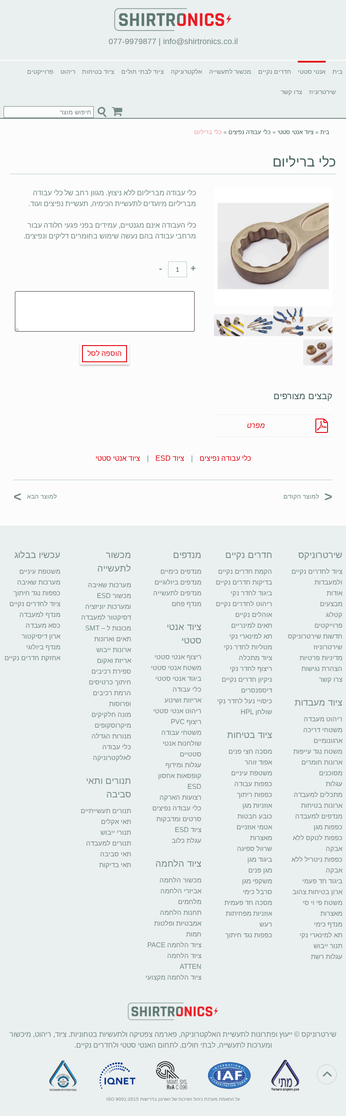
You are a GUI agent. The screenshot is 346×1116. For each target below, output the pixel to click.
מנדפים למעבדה (318, 816)
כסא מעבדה (43, 625)
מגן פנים (260, 870)
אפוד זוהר (258, 762)
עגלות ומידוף (183, 765)
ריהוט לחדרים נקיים (244, 604)
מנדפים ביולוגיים (178, 582)
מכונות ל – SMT (108, 628)
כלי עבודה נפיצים (249, 132)
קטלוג (334, 614)
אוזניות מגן (257, 805)
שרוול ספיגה (254, 848)
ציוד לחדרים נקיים (34, 604)
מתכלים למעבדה (318, 794)
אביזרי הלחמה (180, 891)
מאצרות (331, 913)
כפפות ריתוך (254, 794)
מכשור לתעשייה (230, 71)
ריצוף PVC (186, 721)
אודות (334, 593)
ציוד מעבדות (318, 702)
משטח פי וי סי (322, 902)
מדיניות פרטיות (321, 658)
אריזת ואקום (114, 660)
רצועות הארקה (180, 797)
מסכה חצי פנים (250, 751)
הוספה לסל (104, 353)
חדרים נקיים (274, 71)
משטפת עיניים (251, 773)
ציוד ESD (169, 458)
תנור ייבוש (328, 946)
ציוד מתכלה (255, 658)
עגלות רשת (326, 956)
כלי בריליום (304, 161)
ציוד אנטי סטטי (296, 132)
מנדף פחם (186, 604)
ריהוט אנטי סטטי (177, 711)
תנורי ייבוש (115, 832)
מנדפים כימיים (180, 571)
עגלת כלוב (186, 840)
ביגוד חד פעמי (322, 881)
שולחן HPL (256, 712)
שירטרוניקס (320, 555)
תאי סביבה (115, 854)
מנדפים (187, 555)
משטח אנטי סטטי (176, 667)
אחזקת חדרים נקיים (32, 658)
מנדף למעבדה (39, 614)
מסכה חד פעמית (248, 902)
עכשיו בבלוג (37, 555)
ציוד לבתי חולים (142, 71)
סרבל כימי (257, 892)
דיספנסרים (256, 690)
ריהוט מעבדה (323, 719)
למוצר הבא (35, 496)
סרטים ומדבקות (178, 819)
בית (337, 71)
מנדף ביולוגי (43, 647)
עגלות (334, 784)
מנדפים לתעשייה (177, 593)
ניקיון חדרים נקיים (247, 679)
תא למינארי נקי (321, 935)
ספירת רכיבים (111, 671)
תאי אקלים (116, 821)
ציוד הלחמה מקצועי (173, 977)
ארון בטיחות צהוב (317, 892)
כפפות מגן (328, 827)
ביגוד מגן (259, 859)
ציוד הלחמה (178, 863)
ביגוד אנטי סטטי (178, 678)
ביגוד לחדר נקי (251, 593)
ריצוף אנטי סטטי (178, 657)
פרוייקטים (40, 71)
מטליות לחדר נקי (248, 647)
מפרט (256, 425)
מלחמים (189, 901)
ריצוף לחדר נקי (251, 668)
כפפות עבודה (253, 784)
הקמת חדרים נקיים (245, 571)
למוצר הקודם (307, 496)
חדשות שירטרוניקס (315, 636)
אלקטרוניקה (186, 71)
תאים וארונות (112, 639)
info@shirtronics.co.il (200, 41)
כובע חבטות (254, 816)
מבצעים (331, 604)
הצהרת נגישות (321, 668)
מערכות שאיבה (109, 585)
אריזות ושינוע (182, 700)
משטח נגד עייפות (317, 751)
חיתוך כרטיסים (110, 682)
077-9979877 (132, 41)
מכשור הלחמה (180, 880)
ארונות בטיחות (321, 805)
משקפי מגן (257, 881)
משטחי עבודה (181, 732)
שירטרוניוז (322, 91)
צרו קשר (291, 91)
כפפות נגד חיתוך (248, 935)
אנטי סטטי (312, 71)
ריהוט (67, 71)
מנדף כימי (328, 924)
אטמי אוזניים (254, 827)
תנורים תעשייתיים (106, 810)
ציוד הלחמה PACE (174, 945)
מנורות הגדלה (111, 736)
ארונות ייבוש (113, 649)
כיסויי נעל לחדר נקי (244, 701)
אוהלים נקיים (253, 614)
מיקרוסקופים (113, 725)
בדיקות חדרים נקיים (244, 582)
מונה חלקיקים (111, 714)
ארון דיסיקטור (41, 636)
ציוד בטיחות (98, 71)
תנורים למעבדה (108, 843)
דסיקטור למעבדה (106, 617)
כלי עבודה (187, 689)
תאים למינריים (251, 625)
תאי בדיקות (115, 864)
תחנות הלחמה (180, 912)
